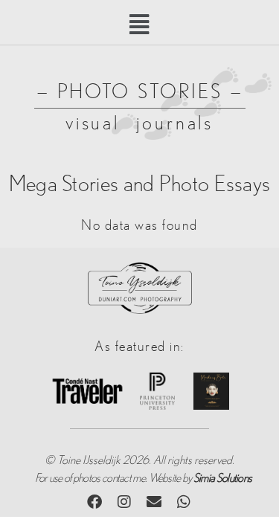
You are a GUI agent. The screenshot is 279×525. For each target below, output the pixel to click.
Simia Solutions (222, 478)
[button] (139, 25)
